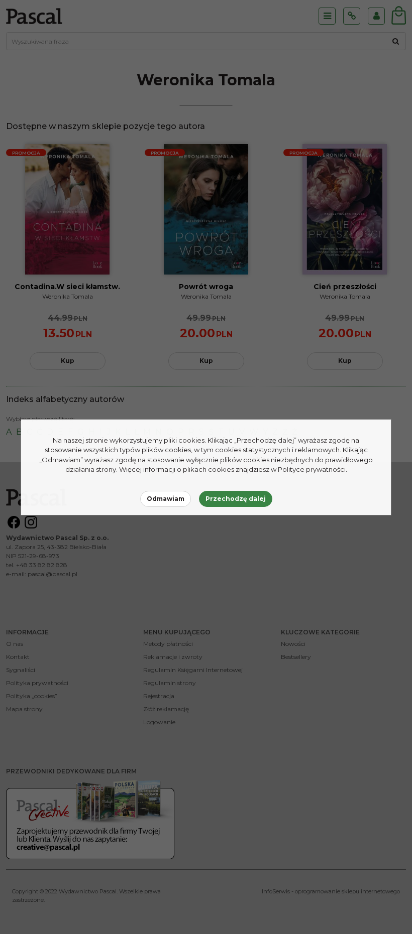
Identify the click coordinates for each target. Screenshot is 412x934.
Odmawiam (165, 498)
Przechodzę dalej (235, 498)
